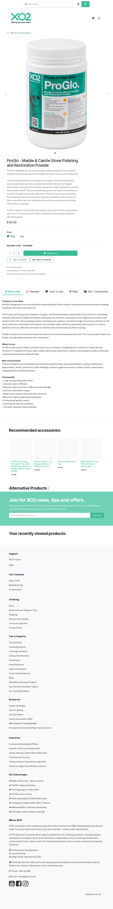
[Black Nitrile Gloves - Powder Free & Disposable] (91, 448)
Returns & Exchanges (19, 619)
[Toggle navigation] (99, 18)
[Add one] (19, 253)
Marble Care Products (20, 32)
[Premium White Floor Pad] (68, 448)
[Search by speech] (78, 4)
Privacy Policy (15, 627)
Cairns (44, 865)
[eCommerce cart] (93, 18)
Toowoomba (57, 865)
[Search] (85, 4)
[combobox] (52, 4)
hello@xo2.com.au (27, 876)
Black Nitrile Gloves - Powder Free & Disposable (90, 463)
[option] (56, 457)
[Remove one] (10, 253)
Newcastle (35, 865)
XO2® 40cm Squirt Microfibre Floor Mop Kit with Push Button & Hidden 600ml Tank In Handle (21, 466)
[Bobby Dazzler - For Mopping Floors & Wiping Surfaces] (44, 448)
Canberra (24, 865)
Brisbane (87, 862)
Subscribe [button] (97, 515)
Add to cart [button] (52, 253)
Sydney (96, 862)
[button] (5, 93)
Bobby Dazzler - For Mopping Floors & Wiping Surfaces (43, 463)
